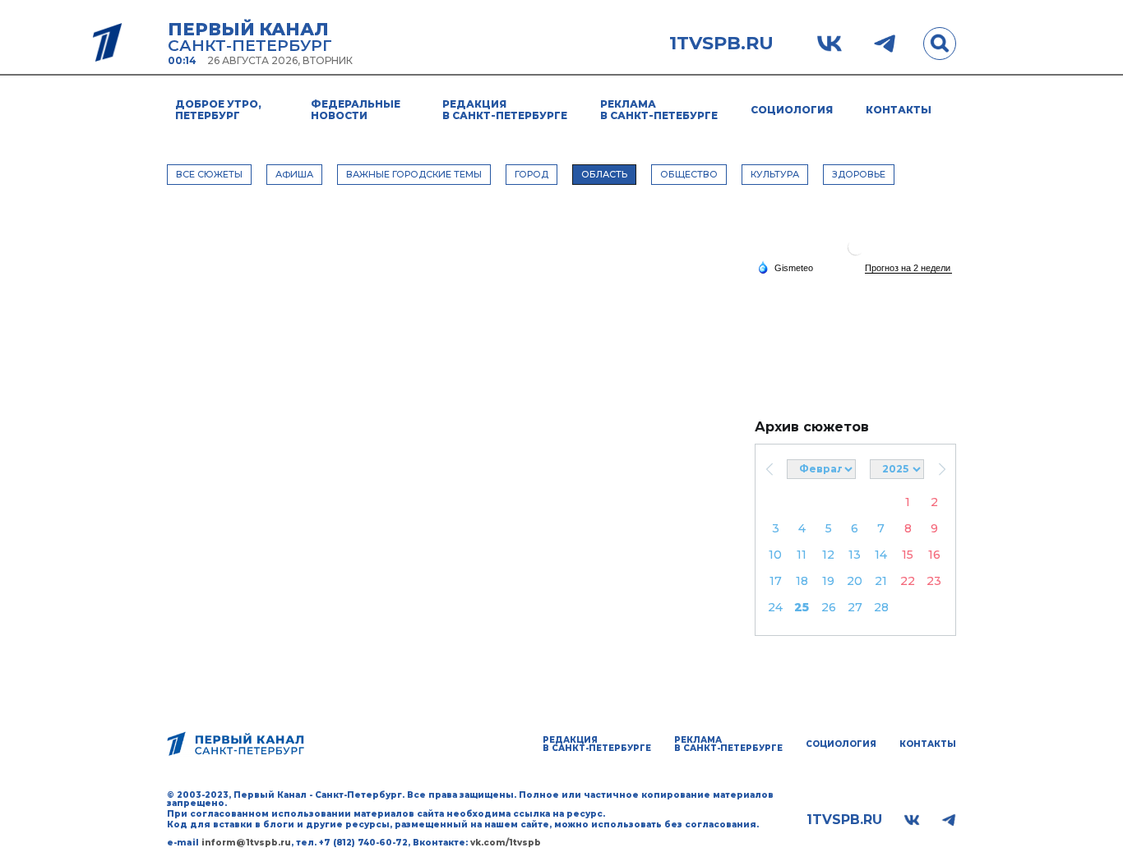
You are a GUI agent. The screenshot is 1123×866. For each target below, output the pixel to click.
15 (907, 554)
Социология (792, 110)
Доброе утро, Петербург (218, 110)
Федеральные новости (355, 110)
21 (881, 580)
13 (854, 554)
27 (855, 607)
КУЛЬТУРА (775, 174)
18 (802, 580)
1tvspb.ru (721, 44)
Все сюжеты (209, 174)
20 (854, 580)
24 (775, 607)
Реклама (659, 110)
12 (828, 554)
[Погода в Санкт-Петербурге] (856, 253)
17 (775, 580)
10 (775, 554)
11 (801, 554)
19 (828, 580)
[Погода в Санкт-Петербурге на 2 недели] (908, 268)
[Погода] (785, 267)
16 (934, 554)
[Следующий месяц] (941, 469)
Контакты (898, 110)
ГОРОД (531, 174)
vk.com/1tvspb (505, 842)
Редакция (504, 110)
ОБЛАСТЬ (604, 174)
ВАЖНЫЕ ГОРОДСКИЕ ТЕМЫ (414, 174)
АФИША (294, 174)
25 (801, 607)
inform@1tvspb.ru (246, 842)
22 (907, 580)
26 (828, 607)
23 (934, 580)
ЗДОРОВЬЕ (858, 174)
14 (881, 554)
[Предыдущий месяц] (769, 469)
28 (881, 607)
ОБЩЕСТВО (689, 174)
